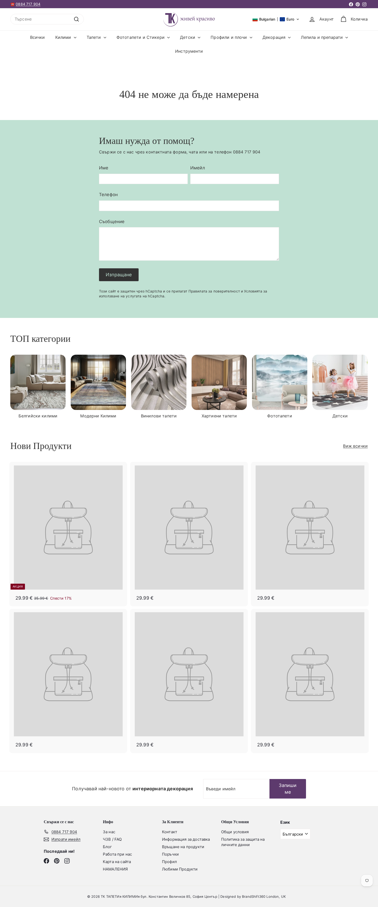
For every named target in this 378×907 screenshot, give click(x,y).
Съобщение (111, 221)
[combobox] (47, 19)
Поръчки (170, 854)
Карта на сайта (117, 861)
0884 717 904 (28, 4)
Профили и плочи (229, 37)
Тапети (94, 37)
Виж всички (355, 445)
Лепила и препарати (322, 37)
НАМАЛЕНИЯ (115, 869)
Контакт (169, 831)
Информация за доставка (186, 839)
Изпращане (119, 274)
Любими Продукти (179, 869)
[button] (275, 19)
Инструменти (189, 51)
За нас (109, 831)
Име (103, 167)
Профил (169, 861)
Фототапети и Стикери (141, 37)
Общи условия (235, 831)
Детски (188, 37)
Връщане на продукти (183, 846)
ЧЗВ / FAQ (112, 839)
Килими (64, 37)
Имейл (197, 167)
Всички (37, 37)
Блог (107, 846)
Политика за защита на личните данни (243, 842)
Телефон (108, 194)
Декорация (275, 37)
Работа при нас (117, 854)
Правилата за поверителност (214, 291)
